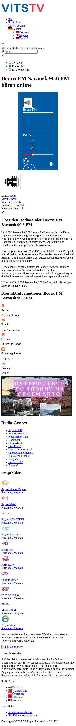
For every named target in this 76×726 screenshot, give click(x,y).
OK (4, 647)
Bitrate (27, 135)
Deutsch (23, 38)
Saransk (12, 198)
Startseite (6, 48)
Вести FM (18, 205)
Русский (24, 32)
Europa (29, 48)
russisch (16, 201)
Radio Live (14, 22)
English (23, 35)
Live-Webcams (16, 25)
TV (10, 19)
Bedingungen (15, 646)
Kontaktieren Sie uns (20, 712)
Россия (12, 195)
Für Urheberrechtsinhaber (22, 715)
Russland (39, 48)
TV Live (17, 62)
